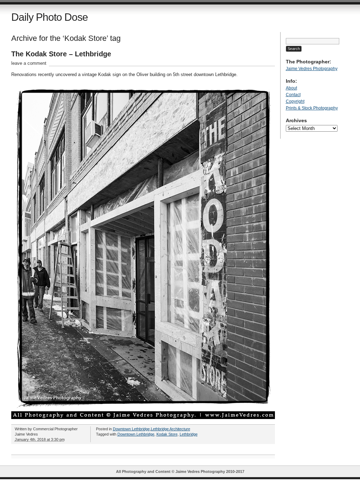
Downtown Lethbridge (131, 429)
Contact (293, 94)
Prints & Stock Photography (312, 108)
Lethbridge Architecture (170, 429)
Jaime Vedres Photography (312, 68)
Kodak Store (167, 434)
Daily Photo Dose (49, 17)
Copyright (295, 101)
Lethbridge (189, 434)
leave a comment (28, 63)
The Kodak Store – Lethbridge (61, 54)
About (291, 88)
